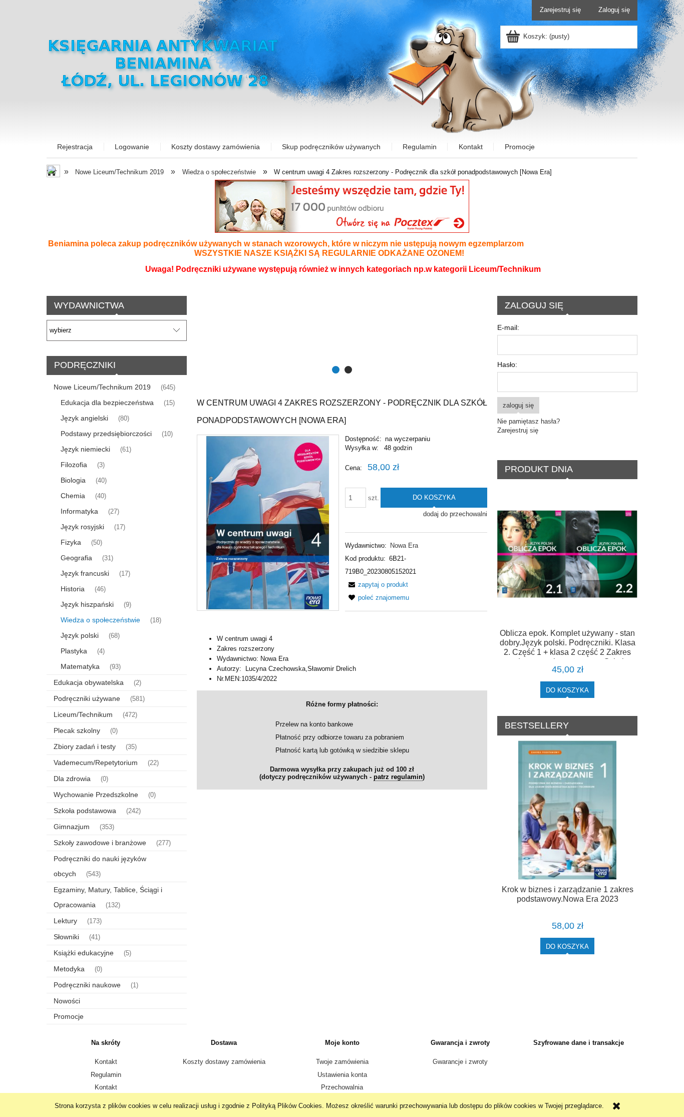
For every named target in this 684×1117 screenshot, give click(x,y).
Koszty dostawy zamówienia (224, 1061)
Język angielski (84, 418)
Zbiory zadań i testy (85, 746)
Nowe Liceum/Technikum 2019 (102, 387)
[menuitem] (75, 147)
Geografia (76, 558)
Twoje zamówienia (342, 1061)
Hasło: (507, 364)
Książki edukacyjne (84, 953)
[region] (342, 336)
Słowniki (66, 937)
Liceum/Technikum (83, 714)
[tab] (335, 370)
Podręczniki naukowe (87, 985)
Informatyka (79, 511)
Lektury (65, 921)
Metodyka (69, 969)
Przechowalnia (342, 1087)
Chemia (73, 496)
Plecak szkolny (77, 730)
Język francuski (85, 573)
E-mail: (508, 327)
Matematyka (80, 666)
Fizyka (71, 542)
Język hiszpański (87, 604)
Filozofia (74, 465)
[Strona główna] (164, 62)
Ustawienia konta (342, 1074)
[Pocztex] (342, 205)
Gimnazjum (72, 827)
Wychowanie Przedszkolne (96, 795)
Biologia (73, 480)
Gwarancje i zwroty (460, 1061)
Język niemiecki (85, 449)
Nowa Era (404, 545)
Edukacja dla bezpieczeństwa (107, 403)
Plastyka (74, 651)
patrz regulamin (398, 777)
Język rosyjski (82, 527)
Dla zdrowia (72, 779)
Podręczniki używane (87, 698)
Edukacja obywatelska (89, 682)
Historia (73, 589)
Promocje (69, 1016)
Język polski (80, 635)
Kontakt (106, 1061)
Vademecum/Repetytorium (96, 763)
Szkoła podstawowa (85, 811)
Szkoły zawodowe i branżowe (100, 843)
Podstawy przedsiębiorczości (106, 434)
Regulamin (106, 1074)
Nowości (67, 1001)
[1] (342, 336)
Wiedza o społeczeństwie (100, 620)
